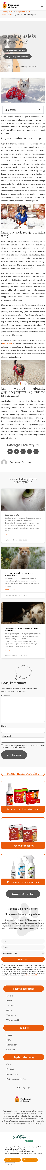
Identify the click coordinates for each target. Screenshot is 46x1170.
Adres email (6, 736)
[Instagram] (24, 1088)
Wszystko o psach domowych (17, 56)
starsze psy (7, 343)
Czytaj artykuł (11, 534)
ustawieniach (37, 1153)
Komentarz (6, 696)
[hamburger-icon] (42, 5)
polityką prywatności (30, 975)
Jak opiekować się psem (15, 50)
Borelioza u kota (12, 515)
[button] (40, 110)
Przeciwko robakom (23, 845)
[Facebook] (18, 1088)
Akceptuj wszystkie (12, 1160)
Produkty (24, 1027)
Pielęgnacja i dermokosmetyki (23, 881)
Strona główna (7, 11)
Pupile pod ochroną (24, 1057)
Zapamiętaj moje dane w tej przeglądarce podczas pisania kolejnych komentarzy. (23, 746)
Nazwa (4, 726)
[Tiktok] (29, 1088)
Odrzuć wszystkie (30, 1160)
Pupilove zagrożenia (24, 988)
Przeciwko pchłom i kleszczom (23, 809)
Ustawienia (10, 1164)
